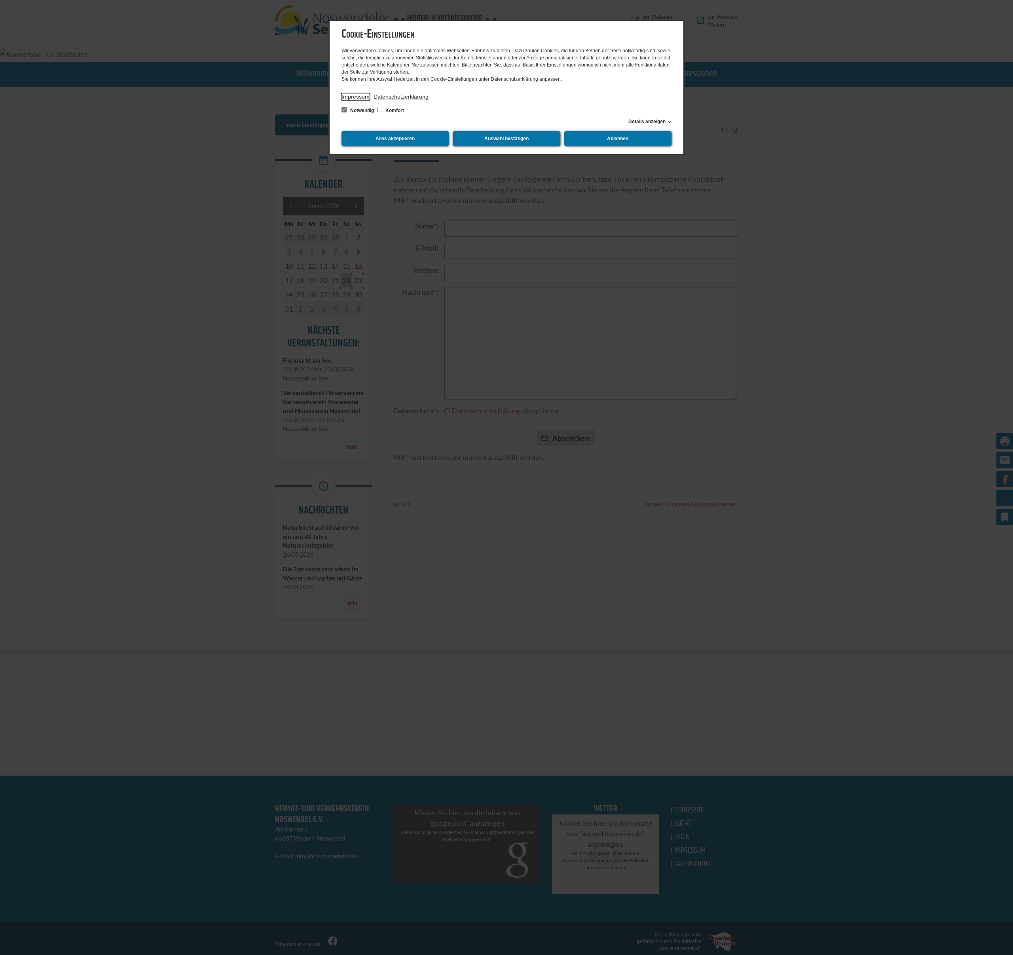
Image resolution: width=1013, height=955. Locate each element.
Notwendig (362, 110)
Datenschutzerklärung (401, 96)
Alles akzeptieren (395, 138)
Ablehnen (617, 138)
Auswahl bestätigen (506, 138)
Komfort (394, 110)
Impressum (355, 96)
